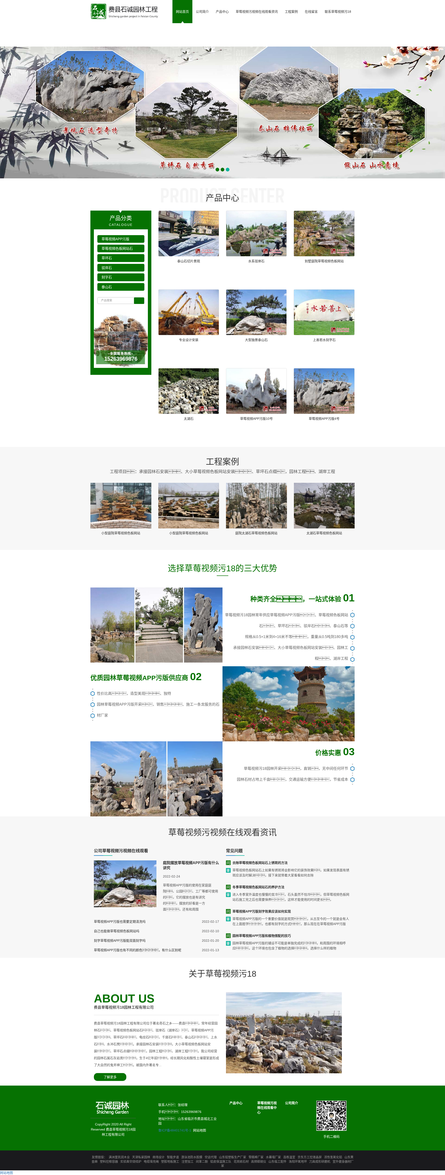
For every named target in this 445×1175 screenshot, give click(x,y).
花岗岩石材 (241, 1161)
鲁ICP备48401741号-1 (174, 1130)
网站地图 (199, 1130)
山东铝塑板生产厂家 (232, 1157)
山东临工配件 (277, 1161)
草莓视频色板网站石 (117, 248)
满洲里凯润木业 (119, 1157)
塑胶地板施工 (170, 1161)
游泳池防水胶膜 (191, 1157)
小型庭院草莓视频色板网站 (120, 533)
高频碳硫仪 (258, 1161)
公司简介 (202, 11)
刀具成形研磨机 (319, 1161)
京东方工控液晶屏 (310, 1157)
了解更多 (110, 1077)
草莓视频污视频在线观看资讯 (257, 11)
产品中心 (222, 11)
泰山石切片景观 (188, 261)
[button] (222, 35)
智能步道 (173, 1157)
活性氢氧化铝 (333, 1157)
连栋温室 (289, 1157)
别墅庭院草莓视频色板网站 (324, 261)
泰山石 (107, 287)
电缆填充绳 (151, 1161)
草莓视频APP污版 (115, 239)
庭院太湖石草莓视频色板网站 (256, 533)
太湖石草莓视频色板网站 (324, 533)
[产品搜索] (139, 300)
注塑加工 (187, 1161)
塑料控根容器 (109, 1161)
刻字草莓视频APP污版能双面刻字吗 (120, 940)
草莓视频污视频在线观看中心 (267, 1107)
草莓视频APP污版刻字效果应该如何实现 (261, 911)
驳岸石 (107, 268)
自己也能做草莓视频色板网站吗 (116, 931)
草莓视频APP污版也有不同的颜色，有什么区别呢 (137, 950)
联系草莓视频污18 (338, 11)
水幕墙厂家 (273, 1157)
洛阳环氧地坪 (298, 1161)
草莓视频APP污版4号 (324, 418)
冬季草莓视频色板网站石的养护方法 (258, 887)
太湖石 (189, 418)
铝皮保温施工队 (220, 1161)
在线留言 (311, 11)
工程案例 (291, 11)
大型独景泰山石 (256, 340)
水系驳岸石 (256, 261)
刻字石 (107, 277)
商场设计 (159, 1157)
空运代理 (211, 1157)
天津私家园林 (141, 1157)
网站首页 (182, 11)
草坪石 (107, 258)
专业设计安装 (188, 340)
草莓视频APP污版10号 (256, 418)
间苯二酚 (202, 1161)
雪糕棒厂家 (256, 1157)
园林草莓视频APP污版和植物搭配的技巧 (261, 936)
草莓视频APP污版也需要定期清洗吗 (120, 921)
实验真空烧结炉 (130, 1161)
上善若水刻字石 (324, 340)
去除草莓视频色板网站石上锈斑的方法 (260, 863)
